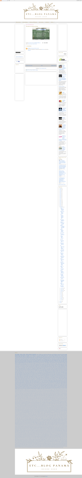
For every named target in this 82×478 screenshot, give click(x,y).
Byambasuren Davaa (28, 396)
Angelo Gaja (29, 392)
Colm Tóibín (57, 399)
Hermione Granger (52, 410)
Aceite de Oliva (41, 390)
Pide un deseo (54, 427)
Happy (26, 410)
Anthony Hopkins (46, 392)
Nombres (47, 424)
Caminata (55, 376)
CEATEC (33, 396)
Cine (42, 354)
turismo (24, 355)
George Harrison (62, 379)
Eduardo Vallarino (34, 404)
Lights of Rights (50, 417)
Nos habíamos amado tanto (57, 424)
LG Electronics (41, 358)
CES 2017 (38, 396)
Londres (64, 417)
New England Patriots (30, 362)
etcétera (26, 358)
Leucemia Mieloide (29, 367)
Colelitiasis (49, 399)
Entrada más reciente (29, 65)
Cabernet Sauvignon (29, 360)
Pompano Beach (41, 428)
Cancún (29, 397)
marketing (39, 357)
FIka (28, 379)
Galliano (50, 379)
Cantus (32, 397)
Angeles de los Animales (25, 392)
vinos (44, 354)
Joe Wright (44, 413)
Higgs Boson (62, 410)
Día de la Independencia (37, 378)
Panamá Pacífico (65, 383)
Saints (40, 365)
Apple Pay (59, 392)
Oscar (49, 367)
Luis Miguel (50, 381)
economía (58, 362)
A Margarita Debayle (58, 389)
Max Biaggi (18, 421)
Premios (55, 428)
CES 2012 (41, 376)
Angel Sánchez (21, 392)
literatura (63, 365)
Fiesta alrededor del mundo (21, 407)
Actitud (43, 390)
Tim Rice (37, 386)
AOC (50, 368)
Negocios (64, 358)
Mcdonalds (31, 421)
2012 (19, 355)
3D (31, 374)
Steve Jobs (16, 368)
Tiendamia (35, 386)
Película (52, 367)
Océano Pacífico (26, 425)
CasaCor (62, 397)
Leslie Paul (33, 417)
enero (61, 299)
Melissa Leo (43, 421)
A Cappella (54, 389)
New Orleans (65, 371)
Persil (36, 427)
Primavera (40, 372)
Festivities (16, 407)
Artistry (30, 375)
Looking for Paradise (18, 418)
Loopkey (21, 418)
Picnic (52, 427)
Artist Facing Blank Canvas (35, 393)
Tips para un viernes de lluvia (62, 241)
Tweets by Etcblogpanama (19, 56)
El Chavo (49, 404)
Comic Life (64, 399)
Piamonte (46, 427)
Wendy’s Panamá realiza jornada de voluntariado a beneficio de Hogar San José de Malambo (62, 67)
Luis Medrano (59, 418)
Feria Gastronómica (27, 406)
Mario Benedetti (28, 420)
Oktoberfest (29, 425)
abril (61, 296)
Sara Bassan (19, 385)
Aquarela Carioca (64, 392)
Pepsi (54, 367)
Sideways (24, 385)
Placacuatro (16, 428)
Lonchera (44, 381)
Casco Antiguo (65, 397)
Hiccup (60, 410)
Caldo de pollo (51, 396)
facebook (27, 359)
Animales (37, 392)
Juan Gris (43, 414)
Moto (56, 371)
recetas (24, 388)
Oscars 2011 (50, 383)
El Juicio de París (57, 404)
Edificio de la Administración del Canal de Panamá (27, 404)
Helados (46, 410)
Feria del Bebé (30, 406)
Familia (40, 354)
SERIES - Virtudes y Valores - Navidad (62, 230)
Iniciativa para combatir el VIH (62, 251)
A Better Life (52, 389)
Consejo (28, 400)
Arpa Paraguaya (27, 393)
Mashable (54, 420)
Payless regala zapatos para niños (62, 257)
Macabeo (57, 381)
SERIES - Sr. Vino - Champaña (62, 284)
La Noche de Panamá (62, 269)
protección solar (19, 388)
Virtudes (42, 355)
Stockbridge (45, 365)
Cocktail (29, 399)
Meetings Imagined (35, 421)
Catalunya (49, 369)
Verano (52, 362)
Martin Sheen (50, 420)
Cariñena (38, 397)
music (38, 354)
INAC (17, 358)
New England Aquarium (20, 424)
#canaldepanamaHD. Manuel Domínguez (19, 389)
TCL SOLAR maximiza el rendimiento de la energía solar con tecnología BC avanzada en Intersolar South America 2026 (62, 167)
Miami (37, 382)
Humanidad (46, 360)
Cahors (44, 396)
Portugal (51, 428)
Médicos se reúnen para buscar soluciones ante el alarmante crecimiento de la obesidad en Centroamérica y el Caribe (62, 138)
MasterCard (34, 355)
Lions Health (61, 417)
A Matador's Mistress (62, 389)
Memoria (50, 421)
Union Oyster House (62, 386)
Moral (62, 359)
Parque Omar (28, 372)
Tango (21, 359)
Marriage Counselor (45, 420)
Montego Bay (53, 371)
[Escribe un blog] (44, 42)
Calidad (54, 396)
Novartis (59, 360)
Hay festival (44, 410)
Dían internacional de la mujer (41, 403)
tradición (45, 368)
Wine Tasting (24, 359)
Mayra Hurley (27, 421)
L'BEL (26, 367)
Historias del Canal (24, 411)
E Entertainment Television (50, 403)
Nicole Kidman (35, 424)
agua (35, 368)
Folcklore (36, 407)
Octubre (19, 372)
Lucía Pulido (56, 418)
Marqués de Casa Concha (40, 420)
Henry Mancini (49, 410)
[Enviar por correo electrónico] (44, 42)
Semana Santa (57, 357)
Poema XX (29, 428)
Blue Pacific (28, 376)
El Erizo (51, 404)
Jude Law (53, 414)
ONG (22, 383)
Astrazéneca (16, 369)
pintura (19, 360)
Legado (17, 417)
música (21, 354)
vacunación (45, 388)
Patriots (66, 360)
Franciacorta (59, 407)
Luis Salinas (61, 418)
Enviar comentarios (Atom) (43, 68)
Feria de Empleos (46, 364)
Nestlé (16, 424)
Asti (31, 375)
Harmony (33, 410)
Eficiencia (41, 404)
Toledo (39, 386)
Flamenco (42, 379)
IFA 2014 (61, 411)
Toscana (50, 362)
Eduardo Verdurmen (38, 404)
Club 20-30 (55, 361)
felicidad (60, 362)
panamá (30, 354)
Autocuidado (38, 375)
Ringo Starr (51, 372)
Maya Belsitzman (20, 421)
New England (64, 382)
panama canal (65, 362)
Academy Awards (49, 374)
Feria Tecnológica (32, 379)
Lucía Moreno (53, 418)
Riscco (44, 362)
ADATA (49, 368)
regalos (25, 388)
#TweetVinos (42, 357)
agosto (61, 291)
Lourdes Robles (42, 418)
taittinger (33, 388)
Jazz (26, 355)
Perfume (33, 365)
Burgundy (34, 359)
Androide (16, 392)
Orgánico (60, 425)
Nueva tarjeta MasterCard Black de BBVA (62, 281)
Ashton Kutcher (47, 393)
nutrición (28, 358)
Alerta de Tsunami (56, 374)
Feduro (17, 406)
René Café (45, 372)
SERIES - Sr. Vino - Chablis (62, 267)
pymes (15, 374)
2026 (60, 188)
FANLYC (27, 379)
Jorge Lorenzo (34, 371)
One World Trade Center (43, 425)
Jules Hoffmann (62, 414)
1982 (39, 389)
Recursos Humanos (52, 357)
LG (25, 365)
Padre (59, 383)
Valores (28, 355)
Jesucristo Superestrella (37, 413)
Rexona (42, 362)
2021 (60, 194)
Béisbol (31, 396)
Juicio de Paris (59, 414)
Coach (22, 399)
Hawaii (42, 410)
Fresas (47, 379)
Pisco (66, 427)
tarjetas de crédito (26, 374)
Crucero (22, 357)
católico (19, 358)
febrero (61, 298)
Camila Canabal (18, 397)
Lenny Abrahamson (22, 417)
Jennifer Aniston (22, 413)
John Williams (31, 371)
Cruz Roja (64, 400)
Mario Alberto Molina (24, 420)
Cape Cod (48, 361)
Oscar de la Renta (47, 383)
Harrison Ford (35, 410)
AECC (64, 389)
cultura (31, 355)
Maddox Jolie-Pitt (49, 371)
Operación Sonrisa (48, 425)
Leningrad (19, 417)
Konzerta (63, 354)
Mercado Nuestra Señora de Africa (61, 421)
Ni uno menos (29, 424)
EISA (53, 403)
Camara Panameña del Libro (45, 376)
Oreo (58, 425)
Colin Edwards (51, 399)
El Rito (66, 404)
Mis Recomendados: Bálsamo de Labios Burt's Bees (62, 247)
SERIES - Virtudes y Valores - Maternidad (62, 271)
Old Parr (32, 425)
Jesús (24, 371)
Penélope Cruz (20, 427)
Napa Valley (62, 371)
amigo (37, 368)
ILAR (63, 411)
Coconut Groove (37, 399)
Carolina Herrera (53, 397)
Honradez (40, 411)
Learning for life (23, 381)
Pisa (65, 427)
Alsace (64, 374)
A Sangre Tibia (43, 374)
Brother (36, 376)
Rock (46, 358)
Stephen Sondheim (48, 385)
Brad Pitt (24, 364)
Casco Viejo (42, 359)
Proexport (16, 355)
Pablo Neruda (57, 383)
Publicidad (44, 358)
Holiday (27, 411)
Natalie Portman (59, 382)
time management (38, 388)
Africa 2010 (22, 360)
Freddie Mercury (62, 407)
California (56, 396)
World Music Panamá (56, 354)
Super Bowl (48, 358)
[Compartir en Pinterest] (47, 42)
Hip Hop (17, 411)
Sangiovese (25, 361)
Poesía (34, 372)
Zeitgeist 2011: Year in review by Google (62, 212)
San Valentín (18, 359)
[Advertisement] (41, 78)
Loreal (41, 371)
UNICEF (54, 386)
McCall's (29, 421)
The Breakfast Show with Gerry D (26, 386)
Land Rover (17, 381)
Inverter (23, 371)
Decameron (58, 355)
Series (24, 354)
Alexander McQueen (60, 374)
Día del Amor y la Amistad (51, 359)
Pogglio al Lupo (32, 428)
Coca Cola (33, 364)
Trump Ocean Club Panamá (50, 386)
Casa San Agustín (59, 397)
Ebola (66, 403)
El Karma (61, 239)
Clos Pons (18, 399)
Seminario (43, 365)
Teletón (24, 368)
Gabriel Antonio (25, 357)
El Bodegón (59, 378)
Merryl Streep (33, 382)
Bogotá (46, 361)
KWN (49, 360)
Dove (57, 361)
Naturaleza (47, 367)
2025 (60, 189)
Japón (55, 359)
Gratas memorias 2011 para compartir (62, 209)
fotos (28, 359)
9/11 (49, 389)
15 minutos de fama (36, 389)
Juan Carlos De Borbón (34, 414)
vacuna (43, 388)
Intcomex (21, 371)
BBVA (63, 393)
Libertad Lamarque (41, 417)
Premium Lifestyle (57, 428)
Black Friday (26, 369)
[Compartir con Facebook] (46, 42)
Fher (17, 407)
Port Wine (48, 428)
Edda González (18, 404)
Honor (47, 355)
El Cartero (47, 404)
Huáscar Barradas (48, 411)
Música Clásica (25, 362)
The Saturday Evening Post (35, 361)
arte (52, 354)
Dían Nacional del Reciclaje (48, 378)
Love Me (47, 418)
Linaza (53, 417)
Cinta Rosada (64, 369)
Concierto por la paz (26, 400)
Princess (66, 428)
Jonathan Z (57, 413)
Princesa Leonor (63, 428)
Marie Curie (16, 420)
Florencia (35, 407)
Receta (23, 361)
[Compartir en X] (45, 42)
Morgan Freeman (47, 382)
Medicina (31, 382)
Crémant (66, 400)
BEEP (64, 393)
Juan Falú (41, 414)
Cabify (43, 369)
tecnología (17, 354)
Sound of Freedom (40, 385)
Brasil (26, 364)
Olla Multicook (39, 425)
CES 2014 (39, 369)
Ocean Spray (17, 425)
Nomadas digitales (44, 424)
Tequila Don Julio (17, 386)
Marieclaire (18, 420)
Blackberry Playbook (63, 118)
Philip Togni (44, 427)
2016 (60, 200)
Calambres (49, 396)
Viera (51, 365)
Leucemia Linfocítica (31, 381)
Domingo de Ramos (27, 378)
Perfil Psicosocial (27, 427)
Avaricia (19, 369)
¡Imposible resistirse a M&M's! (63, 101)
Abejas (31, 390)
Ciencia (53, 361)
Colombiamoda (37, 364)
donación (60, 365)
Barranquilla (63, 375)
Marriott (22, 382)
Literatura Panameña (36, 381)
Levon (38, 417)
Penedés (16, 427)
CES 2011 (38, 376)
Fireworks (30, 407)
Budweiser (17, 396)
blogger (53, 365)
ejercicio (24, 358)
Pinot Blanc (64, 427)
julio (61, 292)
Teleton (63, 385)
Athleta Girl (53, 393)
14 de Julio (32, 389)
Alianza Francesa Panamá (64, 368)
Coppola (36, 400)
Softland (64, 372)
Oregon (57, 425)
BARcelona (21, 369)
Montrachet (43, 382)
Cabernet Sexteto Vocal (41, 396)
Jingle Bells (41, 413)
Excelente (21, 379)
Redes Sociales (35, 357)
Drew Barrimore (24, 403)
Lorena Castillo (24, 418)
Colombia (21, 355)
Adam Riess (46, 390)
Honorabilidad (38, 411)
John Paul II (52, 413)
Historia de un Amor (20, 411)
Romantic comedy (55, 372)
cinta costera (52, 358)
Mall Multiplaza (37, 367)
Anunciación (52, 392)
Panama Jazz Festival (29, 365)
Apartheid (55, 392)
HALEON (19, 410)
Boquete (32, 369)
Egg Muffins (43, 404)
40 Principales (43, 389)
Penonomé (18, 427)
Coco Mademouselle (33, 399)
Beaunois (18, 376)
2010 (60, 301)
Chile (27, 364)
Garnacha (53, 364)
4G (46, 389)
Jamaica (16, 362)
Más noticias (60, 184)
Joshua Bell (23, 414)
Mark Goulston (31, 420)
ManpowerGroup (41, 367)
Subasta (54, 385)
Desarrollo (23, 378)
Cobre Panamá (24, 399)
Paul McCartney (37, 362)
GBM (49, 364)
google (66, 354)
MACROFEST (54, 381)
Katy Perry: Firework (61, 86)
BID (65, 393)
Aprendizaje (61, 392)
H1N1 (16, 410)
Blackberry (29, 369)
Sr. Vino (37, 355)
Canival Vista (57, 376)
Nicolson (38, 424)
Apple (30, 359)
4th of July (38, 374)
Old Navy (24, 383)
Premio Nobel (56, 367)
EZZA (59, 403)
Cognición (42, 399)
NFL (57, 360)
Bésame (37, 369)
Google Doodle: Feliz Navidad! (61, 237)
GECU (38, 358)
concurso (21, 358)
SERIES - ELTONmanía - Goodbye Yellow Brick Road (62, 227)
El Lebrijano (62, 404)
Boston (45, 357)
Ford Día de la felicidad (48, 407)
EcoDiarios (16, 404)
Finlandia (39, 379)
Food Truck (41, 407)
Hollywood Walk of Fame (30, 411)
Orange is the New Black (54, 425)
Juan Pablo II (21, 365)
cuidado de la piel (56, 365)
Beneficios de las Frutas (22, 376)
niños (54, 358)
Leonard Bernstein (27, 381)
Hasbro (41, 410)
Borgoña (32, 359)
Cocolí (35, 399)
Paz (40, 362)
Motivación (52, 360)
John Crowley (46, 413)
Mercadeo (57, 421)
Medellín (22, 362)
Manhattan (64, 381)
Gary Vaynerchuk (53, 379)
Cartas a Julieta (63, 92)
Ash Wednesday (43, 393)
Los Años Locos (32, 418)
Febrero (15, 406)
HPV (21, 410)
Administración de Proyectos (59, 390)
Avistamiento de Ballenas (43, 375)
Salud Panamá (65, 367)
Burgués (22, 396)
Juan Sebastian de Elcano (49, 414)
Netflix (61, 382)
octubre (61, 289)
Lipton (63, 417)
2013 (60, 203)
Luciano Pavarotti (44, 371)
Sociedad (34, 385)
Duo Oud (32, 403)
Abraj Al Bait (33, 390)
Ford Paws (52, 407)
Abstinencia (36, 390)
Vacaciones (65, 355)
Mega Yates (38, 421)
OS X (65, 424)
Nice (33, 424)
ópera (49, 388)
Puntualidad (59, 367)
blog (54, 362)
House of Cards (43, 411)
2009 (60, 302)
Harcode (31, 410)
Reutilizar (62, 367)
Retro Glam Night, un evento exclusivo (61, 254)
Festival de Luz (65, 406)
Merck (51, 371)
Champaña (50, 361)
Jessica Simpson (32, 413)
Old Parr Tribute (34, 425)
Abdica (29, 390)
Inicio (42, 65)
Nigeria (40, 424)
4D (45, 389)
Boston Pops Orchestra (20, 364)
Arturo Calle (39, 393)
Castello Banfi (46, 369)
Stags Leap (44, 385)
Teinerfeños (61, 385)
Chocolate (31, 364)
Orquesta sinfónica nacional (41, 383)
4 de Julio (47, 368)
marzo (61, 297)
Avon (60, 393)
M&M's (52, 381)
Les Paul (31, 417)
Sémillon (66, 372)
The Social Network (27, 368)
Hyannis (51, 411)
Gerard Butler (65, 379)
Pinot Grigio (20, 361)
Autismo (36, 375)
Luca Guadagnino (50, 418)
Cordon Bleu (40, 400)
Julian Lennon (65, 414)
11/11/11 (28, 389)
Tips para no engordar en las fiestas (62, 220)
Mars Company (25, 382)
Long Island (47, 381)
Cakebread (47, 396)
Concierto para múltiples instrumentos (19, 400)
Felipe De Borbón (20, 406)
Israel (15, 365)
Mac (26, 365)
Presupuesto (60, 428)
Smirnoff (62, 372)
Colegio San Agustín (46, 399)
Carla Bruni (40, 397)
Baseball (24, 369)
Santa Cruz (16, 385)
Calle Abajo (58, 396)
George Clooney (57, 379)
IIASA (62, 411)
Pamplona (62, 383)
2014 (60, 202)
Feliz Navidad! (62, 232)
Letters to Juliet (36, 417)
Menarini (52, 421)
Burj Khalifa (25, 396)
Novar (60, 424)
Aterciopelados (50, 393)
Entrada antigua (53, 65)
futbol (37, 357)
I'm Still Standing (55, 411)
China (29, 364)
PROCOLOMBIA (65, 359)
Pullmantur (31, 357)
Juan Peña (45, 414)
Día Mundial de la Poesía (35, 403)
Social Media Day (31, 385)
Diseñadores (42, 364)
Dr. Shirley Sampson (18, 403)
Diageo (52, 355)
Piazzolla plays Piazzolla (49, 427)
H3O (17, 410)
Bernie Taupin (33, 358)
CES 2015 (41, 369)
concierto (49, 355)
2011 (61, 354)
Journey (30, 414)
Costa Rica (60, 400)
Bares (58, 375)
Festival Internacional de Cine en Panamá (48, 406)
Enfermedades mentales (64, 378)
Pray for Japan (37, 372)
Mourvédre (50, 382)
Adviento (53, 374)
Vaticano (50, 365)
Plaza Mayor (20, 428)
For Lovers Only (44, 407)
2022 (60, 193)
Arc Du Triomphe (19, 393)
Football (36, 358)
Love (45, 418)
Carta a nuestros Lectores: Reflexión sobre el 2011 (61, 216)
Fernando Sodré (38, 406)
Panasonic (34, 354)
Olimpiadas (21, 372)
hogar (43, 49)
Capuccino (34, 397)
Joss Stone (25, 414)
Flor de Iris (32, 407)
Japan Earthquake (23, 367)
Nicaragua (32, 424)
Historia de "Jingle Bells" (62, 234)
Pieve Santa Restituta (60, 427)
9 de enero (48, 389)
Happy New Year (28, 410)
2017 (20, 360)
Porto (49, 428)
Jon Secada (55, 413)
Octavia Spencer (23, 425)
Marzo (52, 420)
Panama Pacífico (63, 360)
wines (30, 358)
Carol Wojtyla (50, 397)
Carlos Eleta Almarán (44, 397)
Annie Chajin (43, 392)
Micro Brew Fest (40, 382)
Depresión (16, 378)
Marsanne (28, 382)
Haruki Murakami (38, 410)
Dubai (27, 403)
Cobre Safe (27, 399)
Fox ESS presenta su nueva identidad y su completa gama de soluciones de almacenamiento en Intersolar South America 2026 (62, 180)
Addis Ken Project (54, 390)
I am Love (53, 411)
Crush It (62, 400)
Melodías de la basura (47, 421)
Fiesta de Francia (25, 407)
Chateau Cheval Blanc (55, 369)
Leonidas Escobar (26, 417)
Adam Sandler (48, 390)
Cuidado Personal (39, 360)
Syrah (31, 361)
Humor (45, 411)
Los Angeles (30, 418)
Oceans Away (20, 425)
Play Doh (18, 428)
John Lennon (18, 365)
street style (30, 388)
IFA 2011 (59, 411)
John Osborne (49, 413)
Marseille (48, 420)
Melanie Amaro (40, 421)
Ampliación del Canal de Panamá (23, 375)
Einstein (45, 404)
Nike (18, 383)
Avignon (59, 393)
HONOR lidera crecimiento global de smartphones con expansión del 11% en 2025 (62, 110)
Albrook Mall (59, 368)
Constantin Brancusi (31, 400)
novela (43, 368)
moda (40, 355)
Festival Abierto (42, 406)
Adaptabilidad (51, 390)
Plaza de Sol (26, 428)
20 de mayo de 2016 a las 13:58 (35, 48)
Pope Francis (45, 428)
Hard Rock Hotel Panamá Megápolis (58, 364)
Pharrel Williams (40, 427)
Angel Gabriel (18, 392)
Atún (34, 375)
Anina (41, 392)
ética (47, 388)
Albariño (56, 368)
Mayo (25, 421)
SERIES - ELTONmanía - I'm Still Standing (62, 223)
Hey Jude (58, 410)
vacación (41, 388)
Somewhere (36, 385)
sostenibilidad (20, 374)
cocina (55, 362)
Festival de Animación (61, 406)
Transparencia (42, 386)
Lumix (60, 359)
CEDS (34, 396)
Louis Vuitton (39, 418)
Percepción (23, 427)
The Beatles (47, 362)
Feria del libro (43, 360)
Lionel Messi (58, 417)
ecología (55, 355)
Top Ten (31, 368)
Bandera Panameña (55, 375)
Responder (29, 50)
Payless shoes (17, 361)
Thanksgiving (20, 386)
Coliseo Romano (54, 399)
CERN (36, 396)
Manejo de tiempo (61, 381)
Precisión (53, 428)
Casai (63, 397)
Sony (45, 362)
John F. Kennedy (27, 371)
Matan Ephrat (60, 420)
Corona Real (44, 400)
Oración (34, 383)
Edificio (21, 404)
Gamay (51, 364)
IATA (57, 411)
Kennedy (24, 365)
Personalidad (36, 365)
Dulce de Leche (29, 403)
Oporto (50, 425)
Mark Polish (34, 420)
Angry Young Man (35, 392)
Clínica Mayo (20, 399)
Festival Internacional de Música (56, 406)
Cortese (49, 400)
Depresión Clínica (20, 378)
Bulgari (19, 396)
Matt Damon (63, 420)
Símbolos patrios (57, 385)
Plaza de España (23, 428)
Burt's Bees (34, 369)
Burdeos (21, 396)
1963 (38, 389)
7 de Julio (40, 374)
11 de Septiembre (25, 389)
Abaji (25, 390)
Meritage (66, 421)
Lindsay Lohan (55, 417)
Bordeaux (26, 360)
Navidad (62, 355)
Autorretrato (57, 393)
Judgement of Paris (56, 414)
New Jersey (23, 424)
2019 (60, 196)
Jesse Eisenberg (29, 413)
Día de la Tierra (43, 378)
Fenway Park (23, 406)
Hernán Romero (55, 410)
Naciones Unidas (59, 371)
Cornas (42, 400)
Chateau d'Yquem (60, 369)
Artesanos (32, 393)
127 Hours (30, 389)
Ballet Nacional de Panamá (49, 375)
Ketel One (61, 358)
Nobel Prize (16, 372)
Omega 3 (32, 383)
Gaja (48, 379)
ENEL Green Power (56, 403)
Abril (34, 390)
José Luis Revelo (28, 414)
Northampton (20, 383)
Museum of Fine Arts (54, 382)
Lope (22, 418)
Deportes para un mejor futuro (62, 278)
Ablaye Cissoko (53, 368)
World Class (60, 357)
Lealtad (20, 381)
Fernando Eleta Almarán (34, 406)
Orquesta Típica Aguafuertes (64, 425)
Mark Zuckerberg (20, 382)
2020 (60, 195)
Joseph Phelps (20, 414)
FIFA (59, 361)
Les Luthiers (29, 417)
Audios (55, 393)
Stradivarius (51, 385)
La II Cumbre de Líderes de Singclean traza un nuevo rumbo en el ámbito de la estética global (62, 162)
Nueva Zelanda (63, 424)
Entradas (61, 339)
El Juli (59, 404)
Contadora (35, 400)
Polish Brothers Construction (36, 428)
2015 (60, 201)
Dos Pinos (31, 378)
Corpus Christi (47, 400)
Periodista (31, 427)
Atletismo (33, 375)
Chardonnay (46, 359)
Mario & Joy (21, 420)
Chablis (51, 369)
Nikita (41, 424)
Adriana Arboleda (64, 390)
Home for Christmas (35, 411)
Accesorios (39, 390)
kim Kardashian (40, 368)
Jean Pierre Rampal (19, 413)
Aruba (41, 393)
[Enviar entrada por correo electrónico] (42, 42)
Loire (39, 381)
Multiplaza (55, 360)
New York (34, 362)
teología (35, 388)
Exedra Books (24, 379)
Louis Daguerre (36, 418)
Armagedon (22, 393)
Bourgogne (31, 376)
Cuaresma (40, 364)
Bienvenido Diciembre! (62, 286)
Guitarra (61, 361)
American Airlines (17, 375)
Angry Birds (32, 392)
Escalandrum (16, 379)
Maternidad (28, 357)
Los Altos (27, 418)
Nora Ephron (49, 424)
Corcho (38, 400)
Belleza (45, 355)
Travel (40, 361)
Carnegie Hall (47, 397)
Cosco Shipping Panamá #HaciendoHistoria (55, 400)
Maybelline (24, 421)
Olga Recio (37, 425)
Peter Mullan (38, 427)
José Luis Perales (39, 371)
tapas (23, 374)
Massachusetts (48, 357)
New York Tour (26, 424)
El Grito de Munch (54, 404)
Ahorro (17, 364)
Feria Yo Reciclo (36, 379)
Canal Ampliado (26, 397)
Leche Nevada (57, 359)
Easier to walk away (62, 403)
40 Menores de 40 (34, 374)
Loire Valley (41, 381)
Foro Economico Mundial (55, 407)
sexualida (28, 388)
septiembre (62, 290)
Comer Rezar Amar (61, 399)
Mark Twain (36, 420)
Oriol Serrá (37, 383)
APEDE (18, 390)
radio (22, 388)
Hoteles (64, 364)
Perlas (32, 427)
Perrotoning (34, 427)
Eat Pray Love (56, 378)
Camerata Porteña (51, 376)
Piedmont (57, 427)
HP (20, 410)
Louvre (44, 418)
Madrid (34, 367)
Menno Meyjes (54, 421)
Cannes (31, 397)
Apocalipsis (57, 392)
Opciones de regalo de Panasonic (62, 244)
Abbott (46, 374)
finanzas (62, 362)
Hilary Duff (65, 410)
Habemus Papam (23, 410)
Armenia (24, 393)
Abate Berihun (27, 390)
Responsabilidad (48, 372)
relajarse (18, 374)
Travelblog (45, 386)
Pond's (43, 428)
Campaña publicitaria (38, 359)
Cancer (33, 360)
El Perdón (64, 404)
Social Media (28, 361)
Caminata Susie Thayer (22, 397)
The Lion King (32, 386)
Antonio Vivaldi (49, 392)
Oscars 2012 (53, 383)
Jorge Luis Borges (60, 413)
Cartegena (56, 397)
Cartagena (35, 360)
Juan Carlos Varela (38, 414)
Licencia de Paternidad (47, 417)
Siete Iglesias (27, 385)
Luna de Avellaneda (65, 418)
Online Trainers (24, 372)
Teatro (47, 365)
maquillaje (66, 365)
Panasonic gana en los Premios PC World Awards (62, 263)
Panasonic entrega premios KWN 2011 (62, 275)
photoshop (16, 388)
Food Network (39, 407)
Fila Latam (28, 407)
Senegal (22, 385)
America (66, 374)
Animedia (39, 392)
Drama (33, 378)
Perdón (25, 427)
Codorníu (40, 399)
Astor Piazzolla (43, 361)
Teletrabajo (21, 368)
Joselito (17, 414)
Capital (60, 376)
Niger (39, 424)
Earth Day (53, 378)
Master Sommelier (57, 420)
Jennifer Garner (25, 413)
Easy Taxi (65, 403)
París (50, 367)
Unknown (29, 48)
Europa (19, 379)
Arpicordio (30, 393)
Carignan (36, 397)
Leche (50, 360)
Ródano (39, 365)
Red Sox (42, 372)
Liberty (44, 417)
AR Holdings (20, 390)
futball (61, 365)
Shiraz (60, 372)
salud (27, 354)
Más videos (63, 184)
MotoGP (44, 367)
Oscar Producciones (48, 354)
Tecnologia (19, 368)
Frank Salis (44, 379)
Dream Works (22, 403)
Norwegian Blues (52, 424)
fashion (18, 357)
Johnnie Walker (19, 362)
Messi (36, 382)
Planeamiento (31, 372)
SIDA (58, 372)
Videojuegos (33, 368)
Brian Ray (34, 376)
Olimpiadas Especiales (28, 383)
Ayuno (61, 393)
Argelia (28, 375)
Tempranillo (65, 385)
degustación (16, 360)
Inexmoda (66, 364)
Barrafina (60, 375)
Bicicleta (26, 376)
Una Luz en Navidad (57, 386)
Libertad (33, 367)
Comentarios (61, 340)
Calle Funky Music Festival (62, 396)
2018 (15, 364)
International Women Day (18, 367)
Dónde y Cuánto (46, 403)
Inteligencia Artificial (64, 361)
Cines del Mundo (57, 358)
